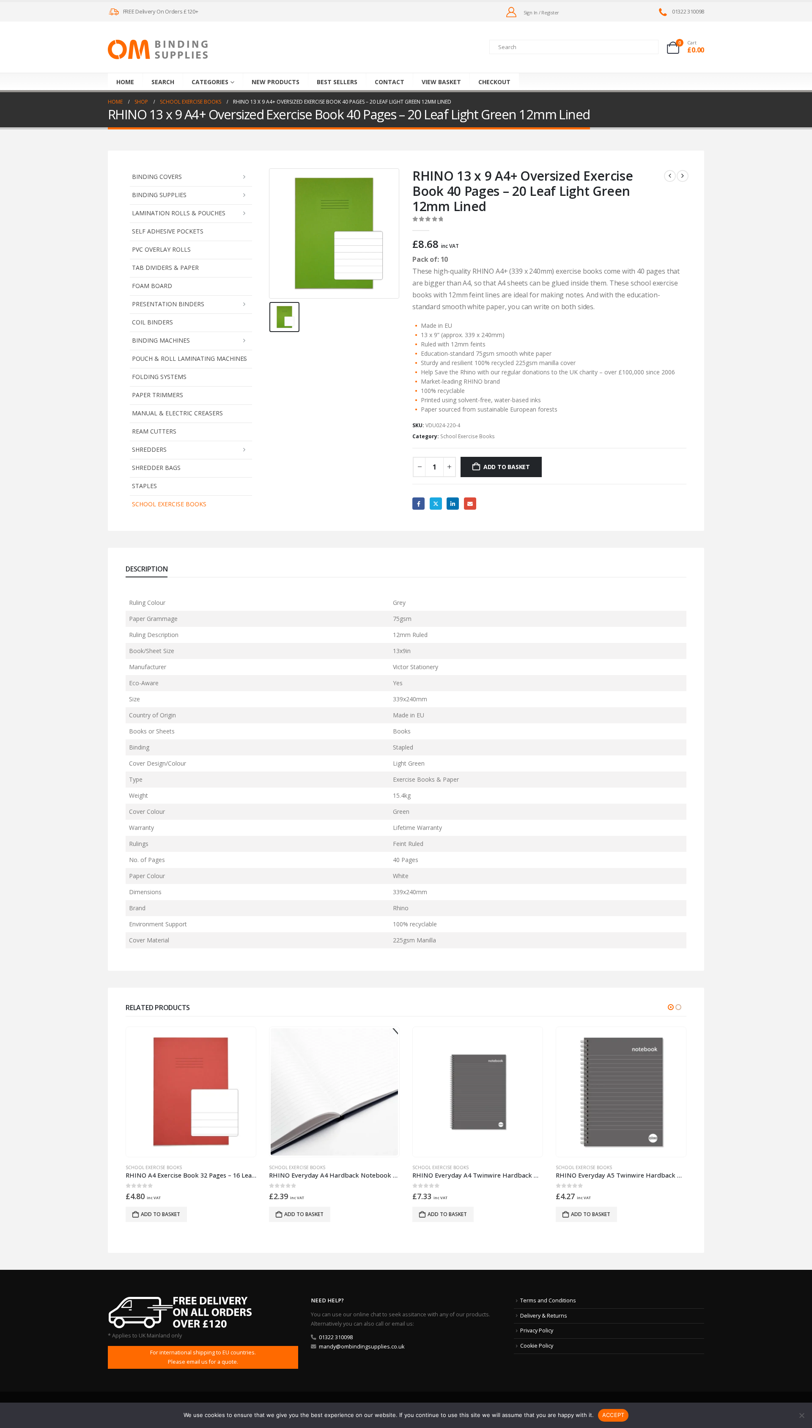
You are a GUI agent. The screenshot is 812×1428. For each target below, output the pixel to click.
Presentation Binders (168, 304)
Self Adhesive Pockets (167, 231)
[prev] (670, 176)
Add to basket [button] (160, 1214)
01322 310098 (336, 1337)
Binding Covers (157, 177)
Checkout (494, 82)
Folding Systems (159, 377)
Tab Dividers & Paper (165, 268)
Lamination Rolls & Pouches (178, 213)
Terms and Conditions (548, 1300)
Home (125, 82)
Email (470, 503)
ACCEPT (613, 1415)
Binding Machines (161, 340)
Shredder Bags (156, 468)
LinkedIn (453, 503)
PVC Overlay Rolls (161, 249)
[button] (671, 1007)
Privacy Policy (536, 1330)
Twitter (436, 503)
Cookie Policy (536, 1345)
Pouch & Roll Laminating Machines (189, 358)
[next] (683, 176)
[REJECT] (801, 1415)
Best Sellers (337, 82)
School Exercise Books (169, 504)
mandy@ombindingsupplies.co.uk (361, 1346)
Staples (144, 486)
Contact (389, 82)
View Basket (441, 82)
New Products (275, 82)
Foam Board (152, 286)
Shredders (149, 449)
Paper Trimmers (157, 395)
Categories (210, 82)
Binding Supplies (159, 195)
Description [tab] (146, 569)
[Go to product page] (190, 1091)
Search (162, 82)
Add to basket (506, 467)
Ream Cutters (154, 431)
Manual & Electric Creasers (177, 413)
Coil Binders (152, 322)
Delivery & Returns (543, 1315)
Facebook (418, 503)
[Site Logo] (158, 49)
